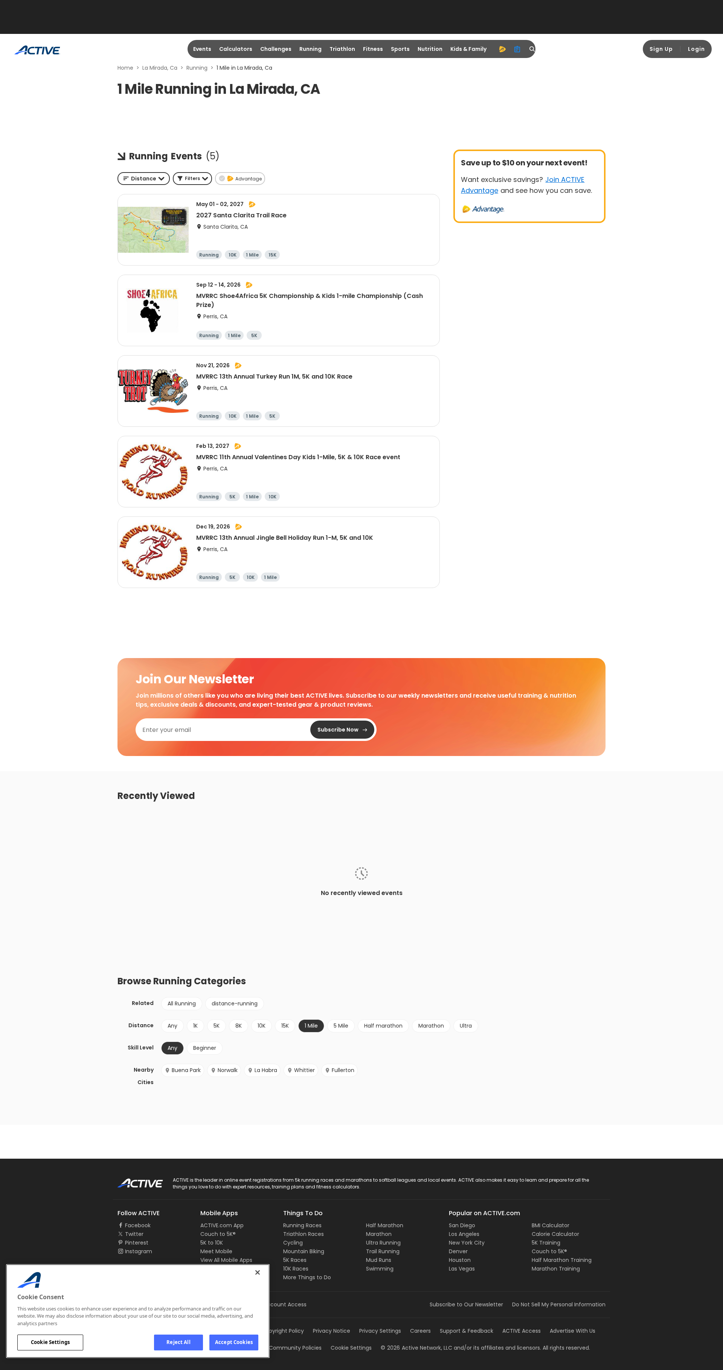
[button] (192, 178)
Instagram (138, 1251)
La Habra (266, 1070)
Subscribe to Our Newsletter (466, 1304)
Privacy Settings (380, 1331)
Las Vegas (462, 1268)
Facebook (138, 1225)
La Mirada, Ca (159, 68)
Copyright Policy (282, 1331)
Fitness (373, 49)
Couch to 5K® (218, 1234)
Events (202, 49)
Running (310, 49)
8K (238, 1025)
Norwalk (228, 1070)
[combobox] (143, 178)
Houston (460, 1260)
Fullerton (343, 1070)
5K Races (295, 1260)
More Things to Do (307, 1277)
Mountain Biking (303, 1251)
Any (172, 1025)
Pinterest (136, 1242)
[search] (532, 49)
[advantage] (502, 49)
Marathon (431, 1025)
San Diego (462, 1225)
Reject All (178, 1342)
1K (195, 1025)
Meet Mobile (216, 1251)
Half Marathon (384, 1225)
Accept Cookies (234, 1342)
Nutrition (430, 49)
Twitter (134, 1234)
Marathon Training (556, 1268)
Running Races (302, 1225)
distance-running (235, 1003)
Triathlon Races (303, 1234)
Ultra (466, 1025)
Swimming (380, 1268)
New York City (467, 1242)
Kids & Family (468, 49)
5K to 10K (211, 1242)
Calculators (235, 49)
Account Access (285, 1304)
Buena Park (186, 1070)
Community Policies (295, 1348)
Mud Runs (378, 1260)
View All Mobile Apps (226, 1260)
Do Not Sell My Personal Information (559, 1304)
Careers (420, 1331)
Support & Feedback (466, 1331)
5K (217, 1025)
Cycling (293, 1242)
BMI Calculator (550, 1225)
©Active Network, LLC (416, 1348)
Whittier (304, 1070)
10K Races (295, 1268)
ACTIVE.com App (222, 1225)
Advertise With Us (572, 1331)
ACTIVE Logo (133, 1180)
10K (261, 1025)
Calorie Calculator (555, 1234)
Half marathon (383, 1025)
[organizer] (517, 49)
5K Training (546, 1242)
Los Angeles (464, 1234)
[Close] (257, 1272)
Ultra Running (383, 1242)
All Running (182, 1003)
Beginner (204, 1048)
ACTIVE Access (521, 1331)
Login (696, 49)
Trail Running (383, 1251)
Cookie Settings (50, 1342)
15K (285, 1025)
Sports (400, 49)
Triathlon (342, 49)
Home (125, 68)
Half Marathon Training (562, 1260)
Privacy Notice (331, 1331)
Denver (458, 1251)
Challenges (275, 49)
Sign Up (661, 49)
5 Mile (341, 1025)
